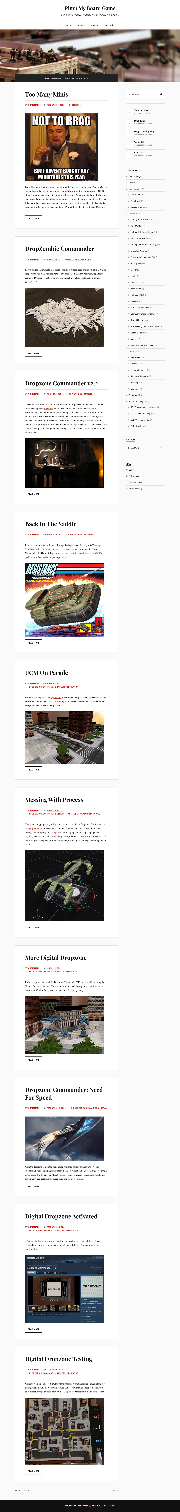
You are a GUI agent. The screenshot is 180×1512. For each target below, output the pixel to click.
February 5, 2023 (56, 105)
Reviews (134, 363)
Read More (33, 219)
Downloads (109, 25)
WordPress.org (135, 488)
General (76, 105)
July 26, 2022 (53, 259)
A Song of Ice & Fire (139, 219)
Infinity (134, 282)
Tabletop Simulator (67, 687)
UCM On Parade (46, 672)
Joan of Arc (136, 288)
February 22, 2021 (56, 1108)
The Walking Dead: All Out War (145, 326)
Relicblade (135, 301)
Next (115, 1490)
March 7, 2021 (54, 683)
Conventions (134, 189)
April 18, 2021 (54, 394)
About (80, 25)
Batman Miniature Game (142, 232)
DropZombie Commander (59, 248)
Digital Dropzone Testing (58, 1359)
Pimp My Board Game (90, 8)
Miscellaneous (137, 207)
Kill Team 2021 (137, 295)
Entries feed (134, 476)
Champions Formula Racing (143, 244)
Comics (94, 25)
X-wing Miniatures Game (142, 345)
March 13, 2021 (55, 535)
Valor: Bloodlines (138, 332)
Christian (33, 105)
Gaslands (135, 269)
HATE (133, 276)
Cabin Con (135, 194)
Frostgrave (136, 263)
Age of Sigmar (137, 225)
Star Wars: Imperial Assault (143, 313)
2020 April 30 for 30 (140, 419)
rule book (48, 408)
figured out (56, 697)
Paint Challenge (138, 426)
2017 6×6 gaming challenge (143, 407)
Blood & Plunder (138, 238)
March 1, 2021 (54, 968)
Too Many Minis (46, 94)
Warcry (134, 339)
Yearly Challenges (137, 401)
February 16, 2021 (56, 1227)
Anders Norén (108, 1506)
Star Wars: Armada (139, 307)
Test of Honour (137, 320)
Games (132, 213)
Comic (132, 182)
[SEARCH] (161, 94)
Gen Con (135, 201)
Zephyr (53, 832)
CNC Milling (134, 176)
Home (69, 25)
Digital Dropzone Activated (61, 1216)
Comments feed (136, 482)
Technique (94, 814)
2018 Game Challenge (141, 413)
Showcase (133, 395)
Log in (131, 469)
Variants (134, 389)
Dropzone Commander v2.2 (61, 383)
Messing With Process (54, 799)
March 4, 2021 (54, 810)
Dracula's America (139, 251)
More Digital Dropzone (56, 957)
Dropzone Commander (79, 259)
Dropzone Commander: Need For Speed (64, 1093)
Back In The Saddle (50, 524)
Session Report (137, 370)
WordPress (82, 1506)
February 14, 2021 (56, 1370)
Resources (135, 357)
